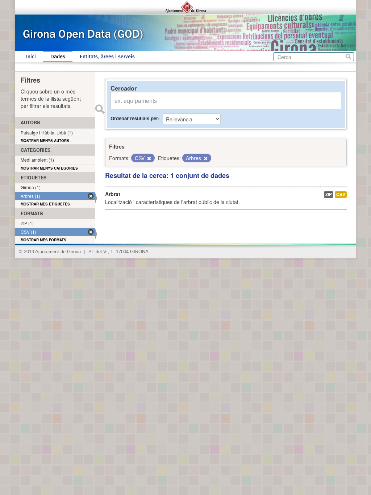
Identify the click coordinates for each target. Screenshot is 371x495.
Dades (57, 56)
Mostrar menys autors (45, 140)
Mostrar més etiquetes (45, 204)
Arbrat (112, 193)
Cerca (348, 57)
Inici (31, 56)
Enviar (99, 109)
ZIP (328, 194)
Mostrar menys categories (49, 168)
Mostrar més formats (43, 239)
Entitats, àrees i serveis (107, 56)
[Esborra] (148, 158)
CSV (340, 194)
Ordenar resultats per (134, 118)
